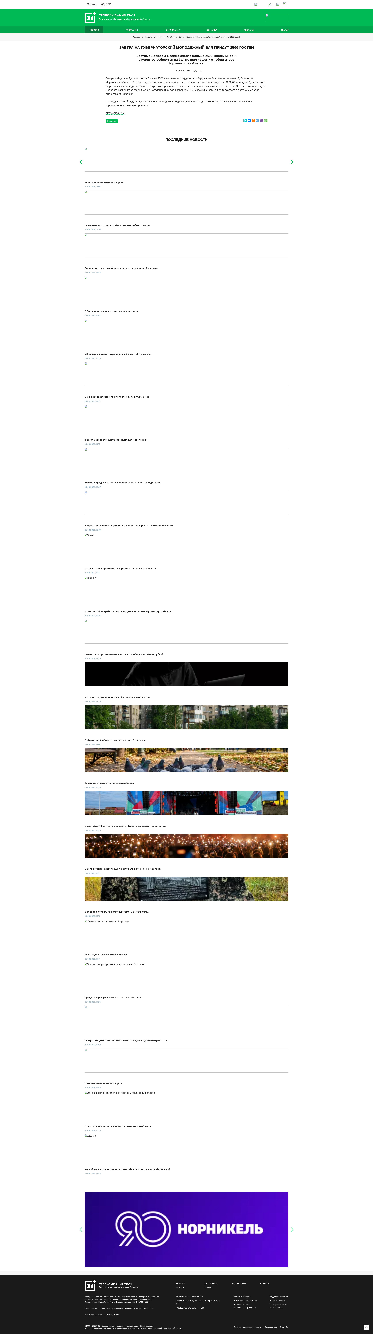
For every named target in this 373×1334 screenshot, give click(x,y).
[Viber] (261, 120)
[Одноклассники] (253, 120)
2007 (160, 37)
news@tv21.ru (276, 1307)
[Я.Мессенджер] (245, 120)
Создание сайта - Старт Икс (276, 1327)
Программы (132, 30)
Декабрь (170, 37)
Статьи (284, 30)
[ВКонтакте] (249, 120)
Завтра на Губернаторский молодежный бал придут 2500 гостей (213, 37)
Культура (111, 121)
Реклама (249, 30)
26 (180, 37)
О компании (173, 30)
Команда (211, 30)
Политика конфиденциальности (247, 1327)
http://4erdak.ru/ (115, 113)
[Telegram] (257, 120)
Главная (136, 37)
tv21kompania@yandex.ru (245, 1307)
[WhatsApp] (265, 120)
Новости (94, 30)
